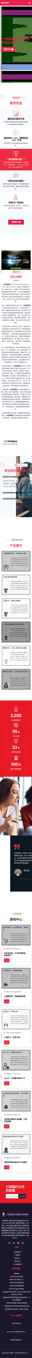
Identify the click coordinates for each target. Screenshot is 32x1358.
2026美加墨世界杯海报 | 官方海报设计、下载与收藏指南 (16, 1299)
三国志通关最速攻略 (16, 584)
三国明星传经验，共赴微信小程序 (16, 562)
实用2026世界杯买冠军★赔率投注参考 (16, 1306)
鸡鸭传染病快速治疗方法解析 (15, 1162)
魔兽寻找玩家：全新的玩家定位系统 (16, 681)
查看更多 (15, 222)
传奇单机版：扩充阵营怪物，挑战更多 (15, 954)
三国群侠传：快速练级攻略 (14, 996)
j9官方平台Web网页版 (17, 1286)
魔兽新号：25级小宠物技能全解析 (16, 657)
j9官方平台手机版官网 (17, 1283)
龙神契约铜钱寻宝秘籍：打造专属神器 (15, 1120)
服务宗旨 (7, 49)
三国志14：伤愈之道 (12, 1037)
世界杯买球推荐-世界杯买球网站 (16, 1303)
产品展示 (17, 1255)
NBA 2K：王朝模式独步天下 (14, 1078)
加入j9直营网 (17, 1264)
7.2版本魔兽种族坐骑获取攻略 (16, 633)
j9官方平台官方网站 (16, 1276)
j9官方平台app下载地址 (16, 1289)
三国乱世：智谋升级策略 (16, 610)
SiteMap (16, 1273)
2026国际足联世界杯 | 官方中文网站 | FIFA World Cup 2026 (16, 1293)
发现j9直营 (17, 1252)
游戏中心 (17, 1258)
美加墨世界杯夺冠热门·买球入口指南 (16, 1309)
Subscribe (22, 1196)
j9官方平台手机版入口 (17, 1279)
